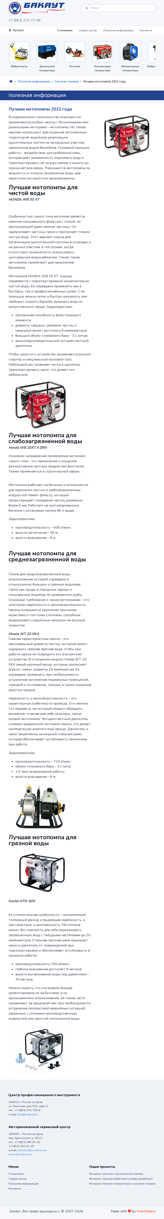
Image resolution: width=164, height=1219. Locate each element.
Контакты (146, 30)
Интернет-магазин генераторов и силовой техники (122, 1184)
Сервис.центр (88, 30)
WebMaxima (145, 1211)
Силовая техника (67, 81)
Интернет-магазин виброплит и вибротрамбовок (121, 1179)
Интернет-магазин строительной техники (116, 1174)
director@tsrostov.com (32, 1150)
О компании (64, 30)
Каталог (18, 30)
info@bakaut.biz (28, 1114)
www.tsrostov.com (20, 1154)
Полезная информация (118, 30)
